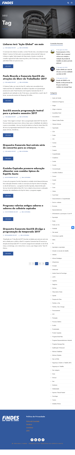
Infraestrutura (55, 262)
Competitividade (56, 154)
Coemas (54, 143)
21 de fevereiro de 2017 (11, 212)
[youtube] (39, 439)
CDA (53, 131)
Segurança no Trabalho (58, 366)
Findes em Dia (55, 225)
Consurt (54, 176)
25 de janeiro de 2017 (11, 235)
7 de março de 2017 (10, 117)
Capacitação (55, 128)
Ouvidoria (29, 424)
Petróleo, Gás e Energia (58, 307)
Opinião (54, 295)
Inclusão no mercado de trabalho (60, 251)
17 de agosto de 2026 (61, 67)
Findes (54, 221)
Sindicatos (54, 385)
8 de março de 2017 (10, 48)
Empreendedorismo (57, 210)
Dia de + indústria (56, 202)
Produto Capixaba (56, 333)
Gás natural (55, 232)
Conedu (54, 165)
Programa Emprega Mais (58, 344)
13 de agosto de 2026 (61, 78)
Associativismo (55, 117)
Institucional (55, 269)
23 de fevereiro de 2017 (11, 177)
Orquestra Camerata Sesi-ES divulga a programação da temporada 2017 (24, 230)
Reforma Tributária (56, 355)
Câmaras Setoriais (56, 124)
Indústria (54, 254)
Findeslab (54, 228)
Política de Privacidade (32, 421)
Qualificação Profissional (58, 348)
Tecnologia (55, 396)
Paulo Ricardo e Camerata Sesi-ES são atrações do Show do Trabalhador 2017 (25, 77)
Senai (53, 374)
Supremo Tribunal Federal (58, 392)
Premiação (54, 318)
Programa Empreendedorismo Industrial (62, 340)
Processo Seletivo (56, 322)
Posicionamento (56, 310)
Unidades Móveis (56, 404)
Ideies (53, 240)
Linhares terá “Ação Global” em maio (23, 44)
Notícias (54, 288)
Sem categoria (24, 48)
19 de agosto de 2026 (61, 50)
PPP (53, 314)
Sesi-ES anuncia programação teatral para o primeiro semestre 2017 (23, 112)
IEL (53, 243)
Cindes (54, 135)
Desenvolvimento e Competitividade (61, 199)
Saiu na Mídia (55, 359)
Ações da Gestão (56, 98)
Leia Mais (8, 66)
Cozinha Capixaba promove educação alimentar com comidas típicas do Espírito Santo (23, 171)
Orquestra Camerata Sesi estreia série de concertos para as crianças (24, 146)
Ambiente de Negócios (58, 102)
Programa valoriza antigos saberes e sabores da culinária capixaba (23, 207)
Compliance (55, 158)
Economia (54, 206)
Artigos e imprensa (57, 109)
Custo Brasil (55, 195)
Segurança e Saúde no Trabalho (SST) (61, 363)
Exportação (55, 217)
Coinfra (54, 146)
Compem (54, 150)
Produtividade (55, 329)
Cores (53, 187)
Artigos (54, 105)
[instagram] (43, 439)
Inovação (54, 266)
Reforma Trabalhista (57, 351)
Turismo (54, 400)
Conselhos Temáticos (57, 172)
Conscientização (56, 169)
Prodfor (54, 325)
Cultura (54, 191)
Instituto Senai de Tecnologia (59, 273)
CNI (53, 139)
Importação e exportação (58, 247)
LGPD (53, 277)
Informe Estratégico (57, 258)
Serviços (54, 377)
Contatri (54, 180)
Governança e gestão (57, 236)
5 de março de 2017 (10, 151)
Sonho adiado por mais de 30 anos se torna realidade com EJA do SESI (64, 72)
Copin (53, 184)
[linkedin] (35, 439)
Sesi (53, 381)
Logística (54, 281)
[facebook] (32, 439)
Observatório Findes (57, 292)
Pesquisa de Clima (56, 299)
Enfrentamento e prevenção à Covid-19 (62, 213)
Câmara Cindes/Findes (58, 120)
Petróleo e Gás (56, 303)
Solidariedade (55, 389)
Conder (54, 161)
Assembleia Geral (56, 113)
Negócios (54, 284)
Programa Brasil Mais (57, 336)
